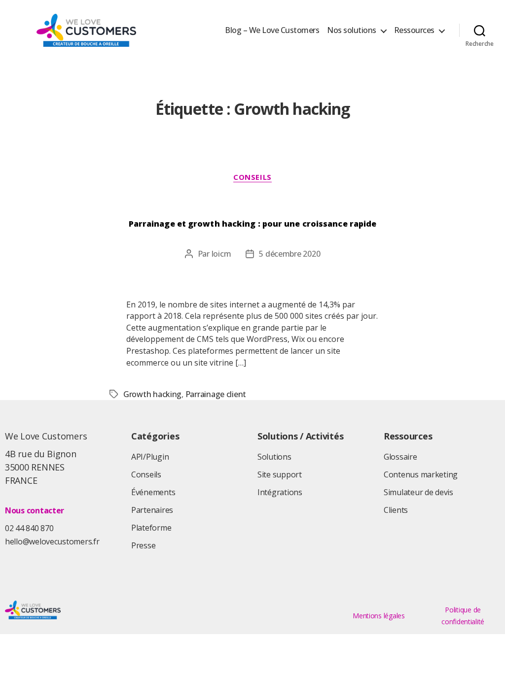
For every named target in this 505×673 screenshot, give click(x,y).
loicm (221, 253)
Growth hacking (152, 394)
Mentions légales (379, 615)
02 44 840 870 (29, 528)
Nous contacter (34, 510)
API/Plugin (150, 456)
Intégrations (279, 492)
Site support (279, 474)
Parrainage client (215, 394)
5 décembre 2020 (289, 253)
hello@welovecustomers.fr (52, 541)
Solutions (274, 456)
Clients (396, 510)
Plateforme (151, 527)
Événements (153, 492)
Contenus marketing (421, 474)
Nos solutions (351, 30)
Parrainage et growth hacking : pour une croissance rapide (253, 223)
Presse (143, 545)
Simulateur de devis (418, 492)
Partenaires (152, 510)
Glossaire (400, 456)
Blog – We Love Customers (272, 30)
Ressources (414, 30)
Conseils (252, 177)
